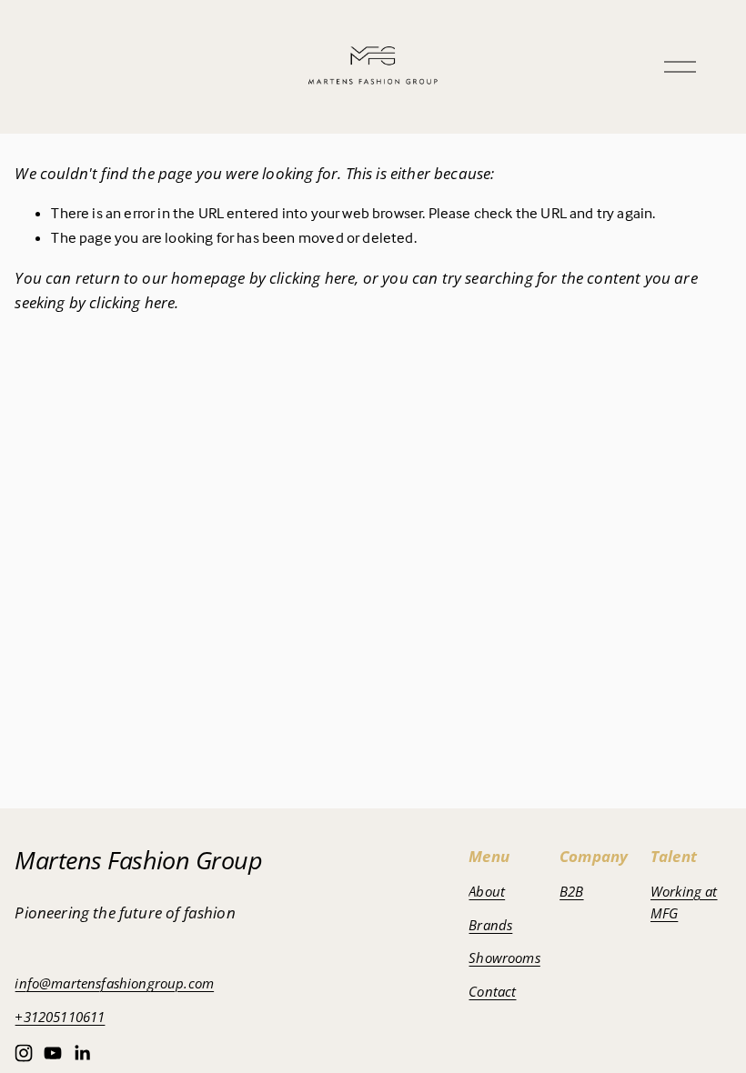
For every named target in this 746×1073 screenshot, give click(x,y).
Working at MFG (684, 902)
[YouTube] (53, 1053)
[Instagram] (24, 1053)
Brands (490, 925)
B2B (572, 891)
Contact (492, 991)
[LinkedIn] (82, 1053)
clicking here (312, 277)
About (487, 891)
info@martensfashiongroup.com (114, 983)
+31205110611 (60, 1017)
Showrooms (504, 957)
